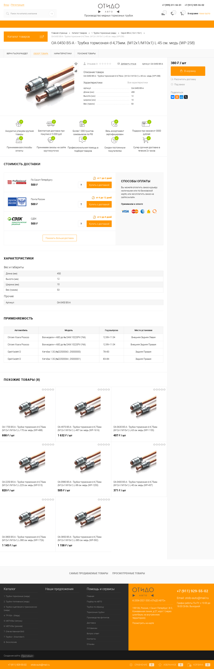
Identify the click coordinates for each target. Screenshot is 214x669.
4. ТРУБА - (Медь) (12, 615)
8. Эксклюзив (10, 642)
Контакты (91, 639)
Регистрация (17, 5)
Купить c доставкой (99, 185)
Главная (90, 596)
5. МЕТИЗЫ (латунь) (13, 621)
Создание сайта (12, 655)
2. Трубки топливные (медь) (16, 601)
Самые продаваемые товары (88, 573)
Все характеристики (138, 82)
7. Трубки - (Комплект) (14, 637)
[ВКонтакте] (173, 97)
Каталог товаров (19, 36)
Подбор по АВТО (94, 601)
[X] (186, 97)
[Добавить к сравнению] (76, 71)
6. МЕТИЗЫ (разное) (13, 626)
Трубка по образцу (95, 607)
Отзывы (90, 644)
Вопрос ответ (93, 633)
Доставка (91, 623)
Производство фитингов (98, 617)
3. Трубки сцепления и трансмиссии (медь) (20, 608)
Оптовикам (92, 628)
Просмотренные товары (128, 573)
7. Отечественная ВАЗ (14, 631)
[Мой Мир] (181, 97)
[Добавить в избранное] (76, 64)
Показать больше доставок (60, 238)
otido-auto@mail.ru (197, 598)
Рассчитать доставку (185, 79)
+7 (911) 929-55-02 (17, 665)
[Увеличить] (42, 86)
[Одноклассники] (177, 97)
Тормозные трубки (95, 612)
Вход (6, 5)
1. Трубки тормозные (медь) (17, 596)
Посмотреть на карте (143, 623)
